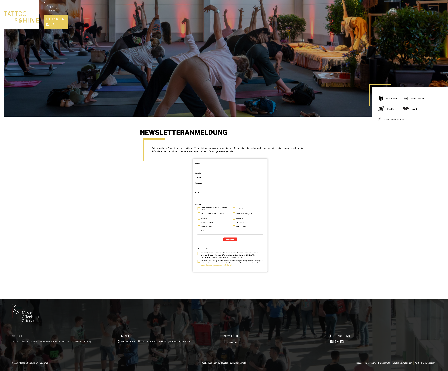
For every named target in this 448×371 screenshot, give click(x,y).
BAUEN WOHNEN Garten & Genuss (212, 214)
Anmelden (230, 239)
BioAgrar (204, 218)
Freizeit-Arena (206, 231)
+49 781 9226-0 (129, 341)
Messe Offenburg (394, 119)
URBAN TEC (240, 209)
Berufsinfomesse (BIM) (244, 214)
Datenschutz (384, 363)
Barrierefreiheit (428, 363)
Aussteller (417, 98)
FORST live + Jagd (207, 222)
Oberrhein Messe (206, 227)
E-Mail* (198, 163)
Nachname (199, 193)
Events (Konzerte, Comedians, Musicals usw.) (214, 208)
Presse (390, 109)
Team (414, 109)
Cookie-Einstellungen (402, 363)
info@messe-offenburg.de (177, 341)
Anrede (198, 173)
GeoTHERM (240, 222)
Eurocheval (239, 218)
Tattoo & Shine (241, 227)
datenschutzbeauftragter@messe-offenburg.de (216, 265)
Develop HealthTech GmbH (233, 363)
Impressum (370, 363)
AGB (417, 363)
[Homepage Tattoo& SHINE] (21, 13)
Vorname (198, 183)
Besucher (391, 98)
